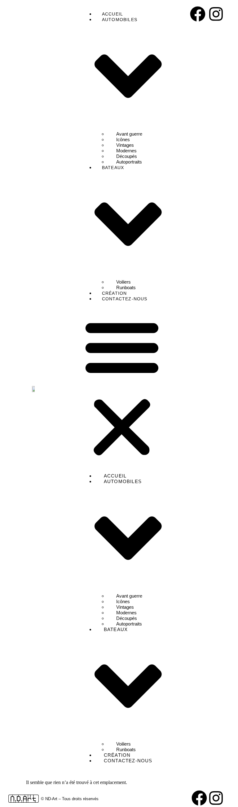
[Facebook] (197, 14)
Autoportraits (129, 161)
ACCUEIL (112, 13)
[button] (122, 388)
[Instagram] (216, 14)
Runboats (126, 287)
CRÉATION (114, 293)
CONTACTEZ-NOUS (125, 298)
